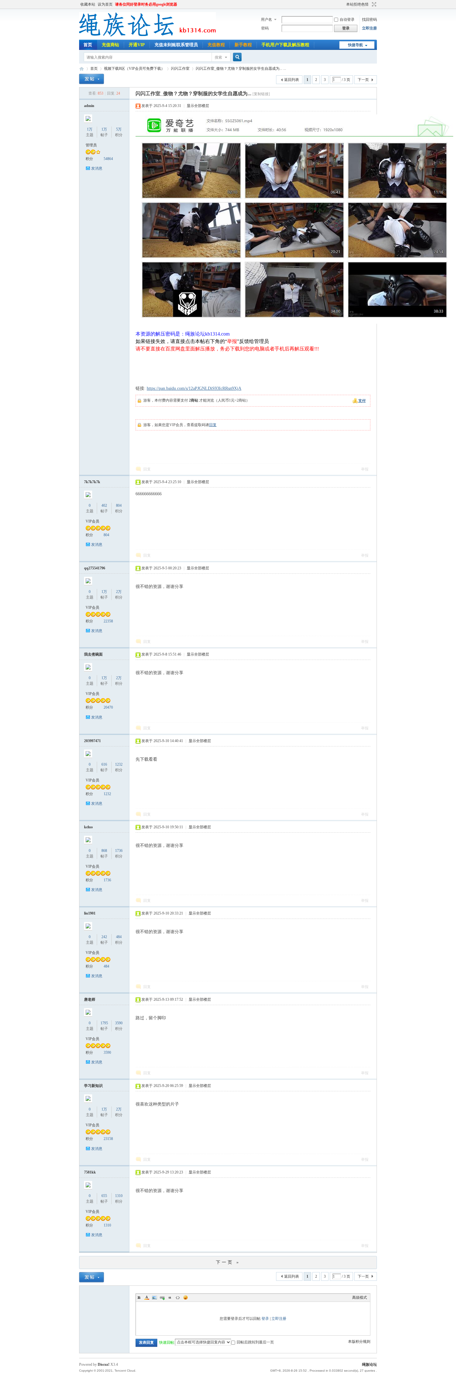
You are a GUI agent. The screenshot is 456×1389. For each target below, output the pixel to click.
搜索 (218, 57)
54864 (108, 159)
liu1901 (90, 913)
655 (104, 1196)
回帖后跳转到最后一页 (255, 1342)
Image (154, 1297)
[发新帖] (91, 79)
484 (119, 937)
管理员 (91, 145)
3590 (119, 1023)
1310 (119, 1196)
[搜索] (236, 57)
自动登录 (347, 19)
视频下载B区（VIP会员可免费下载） (134, 68)
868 (104, 850)
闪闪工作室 (180, 68)
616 (104, 764)
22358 (108, 621)
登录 (265, 1318)
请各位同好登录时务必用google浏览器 (146, 4)
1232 (119, 764)
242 (104, 937)
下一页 (363, 80)
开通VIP (137, 44)
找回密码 (369, 19)
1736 (119, 850)
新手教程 (243, 44)
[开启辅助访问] (343, 4)
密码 (265, 28)
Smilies (185, 1297)
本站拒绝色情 (357, 4)
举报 (365, 469)
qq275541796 (94, 568)
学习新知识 (93, 1086)
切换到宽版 (373, 4)
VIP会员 (92, 521)
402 (104, 505)
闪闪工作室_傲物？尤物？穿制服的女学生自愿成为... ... (241, 68)
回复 (213, 425)
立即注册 (369, 28)
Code (178, 1297)
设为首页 (105, 4)
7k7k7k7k (92, 482)
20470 (108, 707)
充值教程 (216, 44)
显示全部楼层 (198, 106)
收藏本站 (87, 4)
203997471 (92, 741)
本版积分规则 (359, 1341)
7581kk (90, 1172)
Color (147, 1297)
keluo (88, 827)
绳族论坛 (81, 68)
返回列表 (291, 80)
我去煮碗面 (93, 654)
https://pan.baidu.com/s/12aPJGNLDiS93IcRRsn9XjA (194, 388)
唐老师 (89, 999)
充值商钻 (110, 44)
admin (89, 106)
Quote (170, 1297)
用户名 (266, 19)
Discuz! (104, 1364)
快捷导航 (355, 45)
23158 (108, 1139)
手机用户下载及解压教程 (285, 44)
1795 (104, 1023)
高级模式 (359, 1297)
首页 (87, 44)
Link (162, 1297)
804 (119, 505)
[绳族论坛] (147, 36)
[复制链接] (261, 94)
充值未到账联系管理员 (176, 44)
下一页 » (228, 1262)
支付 (362, 400)
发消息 (96, 168)
